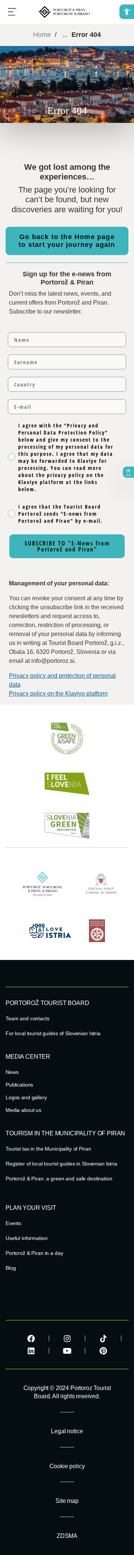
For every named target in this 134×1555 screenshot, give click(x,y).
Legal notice (67, 1431)
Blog (11, 1268)
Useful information (26, 1238)
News (12, 1072)
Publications (19, 1085)
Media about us (23, 1110)
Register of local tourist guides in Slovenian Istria (61, 1164)
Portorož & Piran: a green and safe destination (59, 1179)
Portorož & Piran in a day (34, 1253)
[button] (126, 11)
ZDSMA (67, 1536)
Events (13, 1223)
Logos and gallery (26, 1097)
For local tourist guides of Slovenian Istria (53, 1033)
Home (42, 34)
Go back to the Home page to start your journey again (67, 240)
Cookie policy (67, 1466)
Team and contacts (28, 1018)
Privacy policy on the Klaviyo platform (58, 693)
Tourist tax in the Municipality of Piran (48, 1149)
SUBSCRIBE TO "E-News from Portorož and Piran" (67, 546)
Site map (67, 1501)
